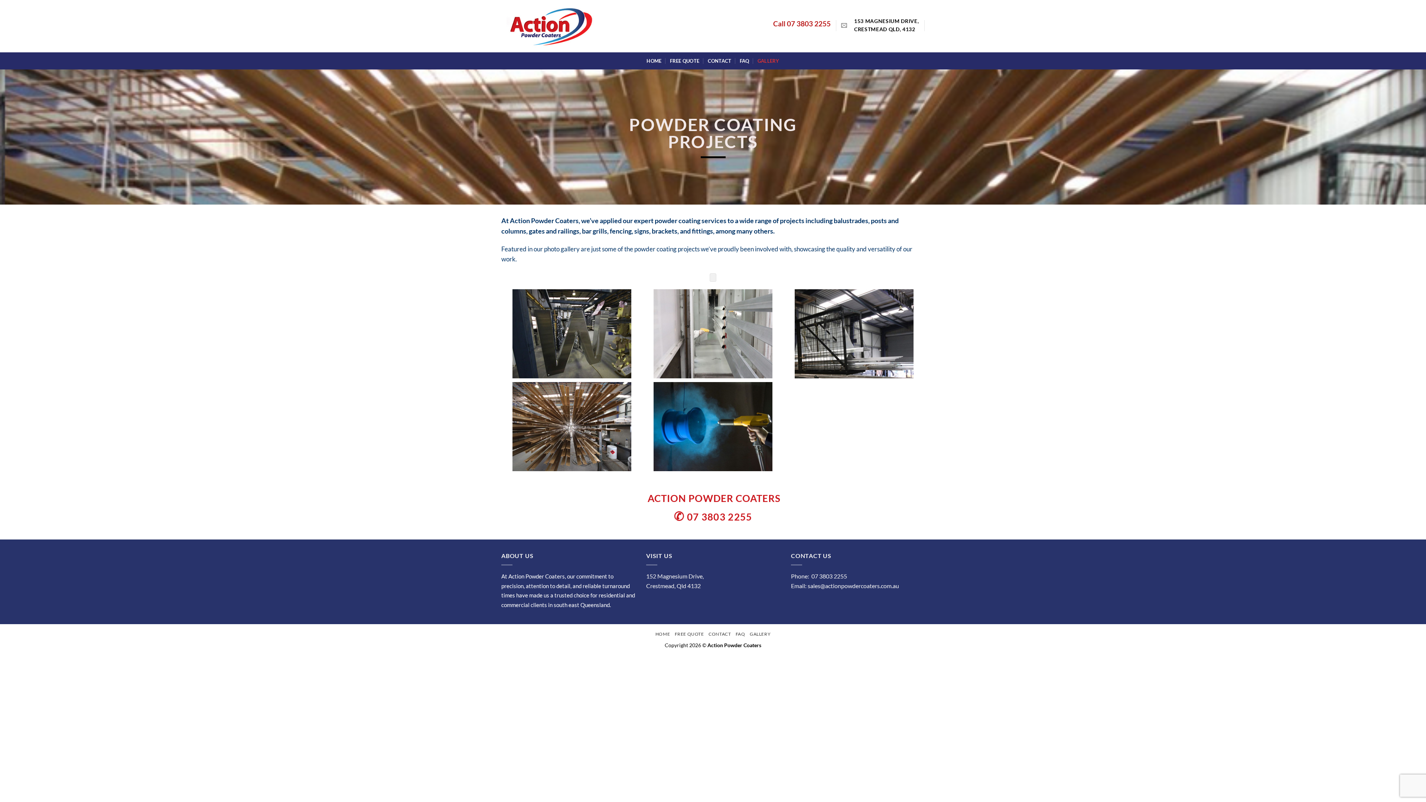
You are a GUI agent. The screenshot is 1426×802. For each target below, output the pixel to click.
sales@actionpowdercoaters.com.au (853, 585)
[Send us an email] (844, 25)
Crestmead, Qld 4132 (673, 585)
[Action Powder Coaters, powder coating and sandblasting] (572, 333)
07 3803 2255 (809, 24)
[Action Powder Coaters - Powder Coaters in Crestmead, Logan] (551, 26)
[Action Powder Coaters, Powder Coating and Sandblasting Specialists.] (713, 333)
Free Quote (685, 61)
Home (654, 61)
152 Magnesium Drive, (675, 576)
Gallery (768, 61)
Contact (720, 61)
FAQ (744, 61)
